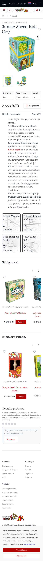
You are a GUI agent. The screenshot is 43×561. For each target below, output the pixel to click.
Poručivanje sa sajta (9, 496)
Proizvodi (13, 16)
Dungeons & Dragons (10, 470)
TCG (3, 477)
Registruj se (29, 474)
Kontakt (12, 3)
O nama (28, 466)
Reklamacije (6, 508)
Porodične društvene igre (14, 23)
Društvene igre (7, 466)
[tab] (8, 81)
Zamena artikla (7, 504)
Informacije (21, 3)
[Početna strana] (3, 16)
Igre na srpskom (8, 474)
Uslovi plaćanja (7, 500)
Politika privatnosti (9, 489)
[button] (38, 37)
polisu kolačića (29, 544)
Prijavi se (28, 477)
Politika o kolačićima (10, 492)
